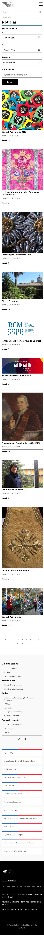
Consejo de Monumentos (13, 712)
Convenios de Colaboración (13, 802)
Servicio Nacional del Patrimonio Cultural (19, 909)
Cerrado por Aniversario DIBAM (17, 254)
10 (22, 644)
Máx (4, 44)
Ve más (6, 140)
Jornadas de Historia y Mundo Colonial (21, 340)
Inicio (3, 17)
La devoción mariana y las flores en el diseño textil (21, 193)
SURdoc (7, 704)
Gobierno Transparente (11, 810)
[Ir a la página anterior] (6, 640)
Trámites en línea (9, 826)
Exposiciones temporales (13, 689)
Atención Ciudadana (10, 902)
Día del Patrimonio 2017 (14, 132)
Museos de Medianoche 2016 (16, 375)
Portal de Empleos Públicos (13, 794)
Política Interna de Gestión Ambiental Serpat (18, 843)
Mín (3, 32)
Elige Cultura (8, 708)
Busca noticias (8, 69)
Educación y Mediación (12, 725)
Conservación (9, 732)
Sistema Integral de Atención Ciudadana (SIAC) (19, 761)
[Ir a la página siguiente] (26, 644)
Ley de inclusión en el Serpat (13, 835)
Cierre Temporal (10, 301)
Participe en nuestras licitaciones (14, 777)
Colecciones (8, 728)
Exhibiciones (8, 680)
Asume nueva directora (14, 489)
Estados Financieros (10, 769)
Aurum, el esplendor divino (15, 570)
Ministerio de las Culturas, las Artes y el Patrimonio (19, 699)
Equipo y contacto (10, 668)
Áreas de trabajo (10, 720)
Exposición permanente (13, 685)
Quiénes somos (10, 663)
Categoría (6, 57)
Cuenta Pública (9, 786)
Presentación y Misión (12, 676)
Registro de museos (11, 716)
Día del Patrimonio (11, 617)
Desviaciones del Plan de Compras (15, 851)
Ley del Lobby (8, 753)
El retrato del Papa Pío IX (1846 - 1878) (21, 443)
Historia (7, 672)
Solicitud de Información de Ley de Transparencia (20, 818)
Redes (5, 693)
